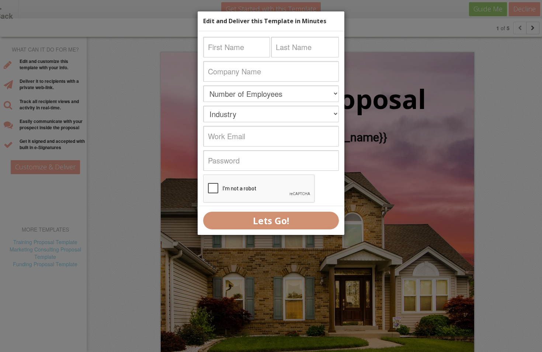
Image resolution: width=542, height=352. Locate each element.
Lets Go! (271, 220)
